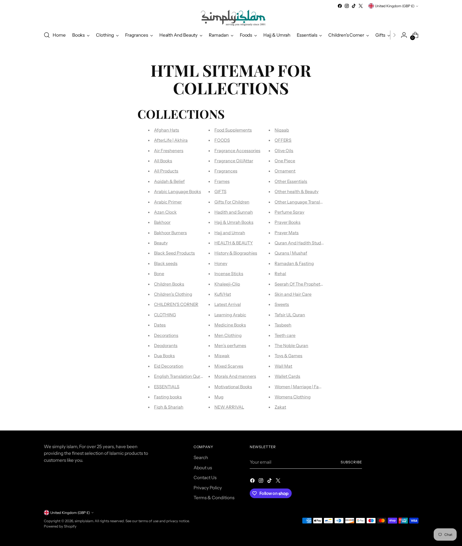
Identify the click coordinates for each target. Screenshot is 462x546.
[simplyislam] (231, 18)
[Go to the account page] (404, 35)
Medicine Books (230, 325)
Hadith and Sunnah (233, 212)
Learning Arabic (230, 314)
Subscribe (351, 462)
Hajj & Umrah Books (233, 222)
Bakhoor (162, 222)
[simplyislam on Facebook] (339, 5)
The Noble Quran (291, 345)
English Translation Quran (179, 376)
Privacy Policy (208, 487)
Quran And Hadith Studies (301, 242)
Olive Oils (284, 150)
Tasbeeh (283, 325)
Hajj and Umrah (229, 232)
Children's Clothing (173, 294)
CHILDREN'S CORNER (176, 304)
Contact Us (205, 477)
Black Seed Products (174, 253)
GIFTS (220, 191)
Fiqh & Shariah (168, 407)
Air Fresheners (168, 150)
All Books (163, 160)
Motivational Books (233, 386)
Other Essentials (291, 181)
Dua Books (164, 355)
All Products (166, 171)
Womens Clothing (293, 396)
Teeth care (285, 335)
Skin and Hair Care (293, 294)
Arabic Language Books (177, 191)
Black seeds (166, 263)
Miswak (222, 355)
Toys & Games (288, 355)
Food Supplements (233, 130)
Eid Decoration (168, 366)
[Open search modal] (46, 35)
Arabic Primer (168, 202)
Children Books (169, 284)
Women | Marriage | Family (301, 386)
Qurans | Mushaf (291, 253)
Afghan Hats (166, 130)
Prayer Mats (287, 232)
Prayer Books (288, 222)
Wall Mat (283, 366)
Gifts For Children (231, 202)
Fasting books (168, 396)
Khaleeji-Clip (227, 284)
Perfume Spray (289, 212)
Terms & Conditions (214, 497)
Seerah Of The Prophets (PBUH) (307, 284)
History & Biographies (235, 253)
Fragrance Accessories (237, 150)
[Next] (394, 35)
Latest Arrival (227, 304)
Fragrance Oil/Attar (233, 160)
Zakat (280, 407)
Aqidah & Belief (169, 181)
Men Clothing (228, 335)
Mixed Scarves (228, 366)
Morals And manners (235, 376)
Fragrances (225, 171)
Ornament (285, 171)
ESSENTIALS (166, 386)
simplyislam (84, 521)
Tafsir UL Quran (290, 314)
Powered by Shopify (60, 526)
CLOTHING (165, 314)
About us (203, 467)
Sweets (282, 304)
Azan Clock (165, 212)
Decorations (166, 335)
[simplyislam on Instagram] (346, 5)
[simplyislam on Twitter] (360, 5)
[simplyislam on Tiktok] (353, 5)
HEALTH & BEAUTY (233, 242)
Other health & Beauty (296, 191)
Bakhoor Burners (170, 232)
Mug (219, 396)
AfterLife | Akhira (171, 140)
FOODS (222, 140)
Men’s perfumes (230, 345)
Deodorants (166, 345)
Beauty (161, 242)
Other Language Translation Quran (309, 202)
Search (201, 457)
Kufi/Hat (222, 294)
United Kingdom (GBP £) (394, 6)
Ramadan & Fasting (294, 263)
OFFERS (283, 140)
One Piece (285, 160)
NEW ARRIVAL (229, 407)
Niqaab (282, 130)
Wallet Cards (287, 376)
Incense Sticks (228, 273)
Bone (159, 273)
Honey (220, 263)
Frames (222, 181)
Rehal (280, 273)
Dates (160, 325)
